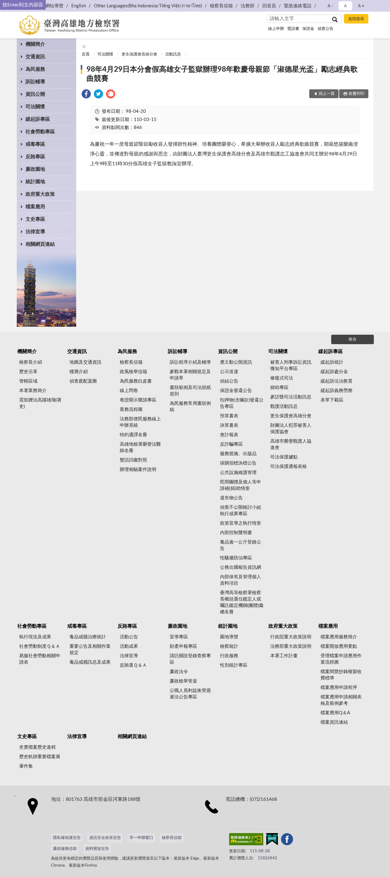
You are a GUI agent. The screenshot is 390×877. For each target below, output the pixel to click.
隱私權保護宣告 (67, 838)
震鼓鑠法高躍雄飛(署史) (40, 403)
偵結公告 (229, 381)
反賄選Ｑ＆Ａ (133, 665)
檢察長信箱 (221, 6)
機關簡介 (35, 44)
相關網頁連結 (40, 244)
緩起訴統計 (332, 362)
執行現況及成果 (35, 637)
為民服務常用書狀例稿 (190, 406)
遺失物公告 (231, 498)
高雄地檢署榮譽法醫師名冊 (140, 447)
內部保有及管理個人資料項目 (240, 580)
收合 (352, 339)
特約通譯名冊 (133, 435)
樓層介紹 (78, 371)
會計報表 (229, 435)
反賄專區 (35, 156)
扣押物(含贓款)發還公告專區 (242, 403)
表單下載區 (332, 400)
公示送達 (229, 371)
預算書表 (229, 416)
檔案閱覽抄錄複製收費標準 (341, 674)
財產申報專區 (183, 646)
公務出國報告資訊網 (240, 567)
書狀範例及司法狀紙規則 (190, 390)
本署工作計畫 (284, 656)
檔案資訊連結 (334, 722)
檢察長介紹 (30, 362)
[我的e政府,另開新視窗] (272, 840)
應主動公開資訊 (236, 362)
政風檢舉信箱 (133, 371)
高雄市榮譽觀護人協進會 (290, 444)
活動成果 (129, 646)
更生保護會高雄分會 (139, 54)
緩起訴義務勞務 (337, 390)
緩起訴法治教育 (337, 381)
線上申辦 (276, 29)
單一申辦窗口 (141, 838)
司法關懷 (35, 106)
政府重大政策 (40, 194)
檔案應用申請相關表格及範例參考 (341, 700)
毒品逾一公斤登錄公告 (240, 545)
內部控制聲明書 (236, 532)
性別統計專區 (233, 665)
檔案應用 (35, 206)
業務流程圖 (131, 409)
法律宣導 (35, 231)
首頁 (86, 54)
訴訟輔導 (35, 81)
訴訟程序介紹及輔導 (190, 362)
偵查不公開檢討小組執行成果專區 (240, 510)
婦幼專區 (279, 387)
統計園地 (35, 181)
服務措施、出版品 (238, 453)
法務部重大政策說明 (290, 646)
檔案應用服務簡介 (339, 637)
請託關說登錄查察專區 (190, 659)
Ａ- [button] (330, 6)
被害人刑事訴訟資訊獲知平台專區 (290, 365)
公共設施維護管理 (238, 472)
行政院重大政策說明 (290, 637)
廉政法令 (179, 671)
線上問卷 (129, 390)
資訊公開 (35, 94)
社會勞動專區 (40, 131)
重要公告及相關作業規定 (90, 649)
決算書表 (229, 425)
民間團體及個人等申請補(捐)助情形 (240, 485)
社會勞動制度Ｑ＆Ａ (39, 646)
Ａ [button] (345, 6)
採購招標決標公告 (238, 463)
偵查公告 (325, 29)
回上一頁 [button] (327, 94)
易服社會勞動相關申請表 (39, 659)
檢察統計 (229, 646)
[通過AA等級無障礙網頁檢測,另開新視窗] (246, 840)
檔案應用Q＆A (335, 713)
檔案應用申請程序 (339, 687)
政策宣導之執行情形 (240, 523)
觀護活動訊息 (284, 406)
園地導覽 (229, 637)
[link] (86, 95)
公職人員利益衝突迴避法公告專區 (190, 693)
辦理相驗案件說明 (138, 469)
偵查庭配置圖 (83, 381)
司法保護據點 (284, 457)
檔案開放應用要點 (339, 646)
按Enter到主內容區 (22, 4)
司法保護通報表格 (288, 466)
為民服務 (35, 69)
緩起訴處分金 (334, 371)
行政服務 (229, 656)
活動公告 (129, 637)
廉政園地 (35, 169)
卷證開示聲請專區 (138, 400)
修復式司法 (281, 378)
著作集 (26, 766)
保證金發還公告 (236, 390)
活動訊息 (173, 54)
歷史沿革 (28, 371)
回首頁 (269, 6)
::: (84, 46)
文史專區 (35, 219)
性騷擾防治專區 (236, 558)
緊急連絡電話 (297, 6)
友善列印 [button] (356, 94)
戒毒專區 (35, 144)
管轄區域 (28, 381)
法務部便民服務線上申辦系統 (140, 422)
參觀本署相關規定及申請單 (190, 374)
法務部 (247, 6)
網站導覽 (54, 6)
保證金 (308, 29)
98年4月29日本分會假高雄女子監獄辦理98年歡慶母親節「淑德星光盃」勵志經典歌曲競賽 (222, 74)
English (78, 6)
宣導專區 (179, 637)
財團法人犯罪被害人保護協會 (290, 428)
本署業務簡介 (33, 390)
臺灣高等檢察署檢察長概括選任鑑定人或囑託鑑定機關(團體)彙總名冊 (242, 602)
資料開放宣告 (97, 849)
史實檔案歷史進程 (37, 747)
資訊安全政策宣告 (105, 838)
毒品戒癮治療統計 (87, 637)
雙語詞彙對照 (133, 460)
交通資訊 (35, 56)
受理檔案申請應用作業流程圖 (341, 659)
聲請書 (293, 29)
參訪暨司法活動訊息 (290, 397)
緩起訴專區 (38, 119)
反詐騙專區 (231, 444)
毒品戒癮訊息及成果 (90, 662)
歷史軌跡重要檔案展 (39, 756)
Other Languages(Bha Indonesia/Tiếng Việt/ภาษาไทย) (148, 6)
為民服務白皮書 (136, 381)
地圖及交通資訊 (85, 362)
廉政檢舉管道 (183, 681)
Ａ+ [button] (360, 6)
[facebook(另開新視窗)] (287, 840)
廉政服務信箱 (65, 849)
